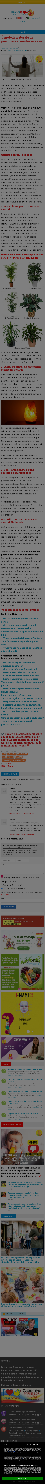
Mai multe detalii (11, 1451)
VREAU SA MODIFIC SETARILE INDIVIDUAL (22, 1481)
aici (22, 1458)
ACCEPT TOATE (22, 1478)
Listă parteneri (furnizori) (9, 1474)
